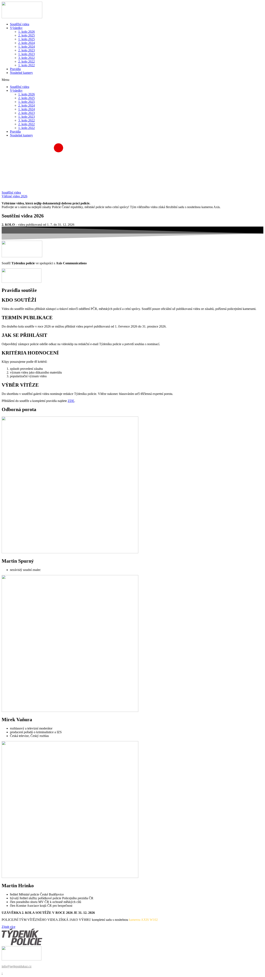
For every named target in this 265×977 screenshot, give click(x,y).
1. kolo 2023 (26, 54)
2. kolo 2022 (26, 61)
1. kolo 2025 (26, 39)
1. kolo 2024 (26, 46)
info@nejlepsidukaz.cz (16, 966)
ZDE (71, 401)
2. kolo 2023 (26, 50)
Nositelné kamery (21, 72)
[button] (132, 80)
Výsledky (16, 28)
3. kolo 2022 (26, 57)
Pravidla (15, 69)
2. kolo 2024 (26, 43)
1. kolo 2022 (26, 65)
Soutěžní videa (19, 24)
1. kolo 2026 (26, 31)
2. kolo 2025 (26, 35)
